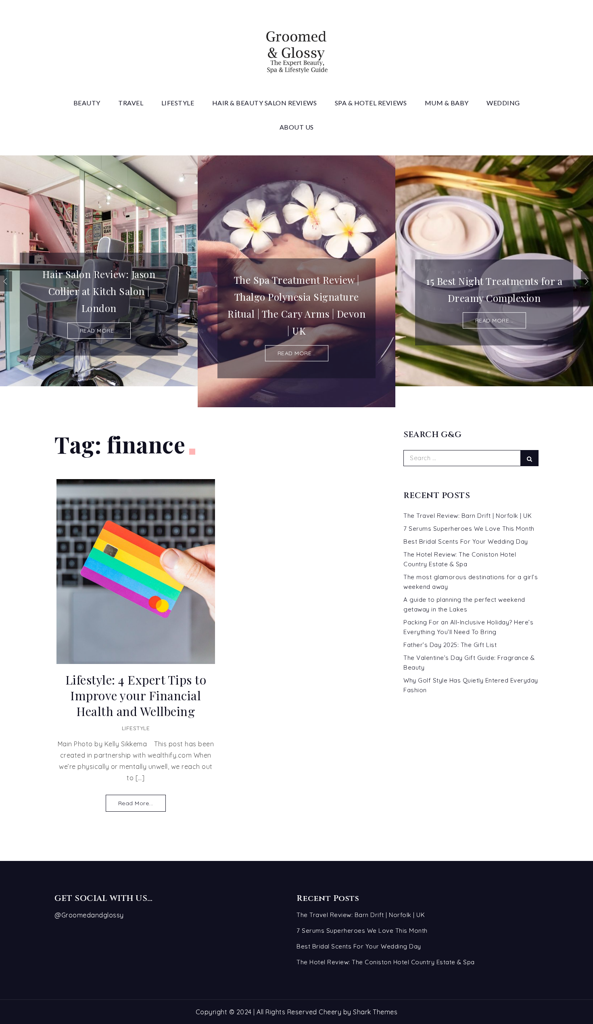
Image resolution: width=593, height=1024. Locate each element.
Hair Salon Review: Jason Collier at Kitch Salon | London (98, 291)
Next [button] (587, 281)
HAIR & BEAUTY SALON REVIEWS (264, 103)
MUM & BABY (447, 103)
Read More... (135, 803)
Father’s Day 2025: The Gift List (450, 645)
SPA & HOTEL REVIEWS (371, 103)
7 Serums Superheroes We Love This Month (469, 528)
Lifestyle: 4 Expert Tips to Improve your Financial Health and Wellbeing (136, 695)
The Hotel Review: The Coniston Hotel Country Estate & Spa (385, 962)
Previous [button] (6, 281)
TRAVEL (130, 103)
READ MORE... (99, 330)
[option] (99, 270)
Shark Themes (375, 1012)
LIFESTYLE (177, 103)
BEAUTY (86, 103)
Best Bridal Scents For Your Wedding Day (465, 541)
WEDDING (503, 103)
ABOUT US (297, 127)
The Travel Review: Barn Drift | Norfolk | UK (467, 515)
